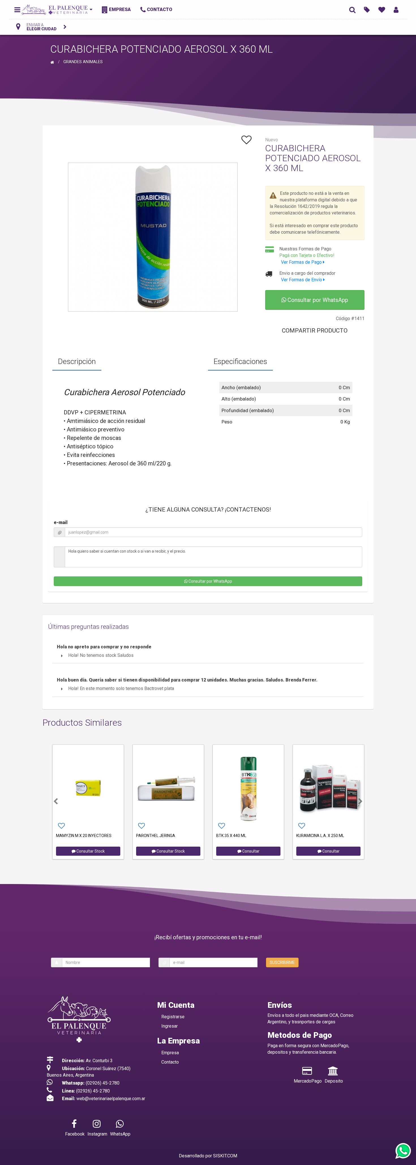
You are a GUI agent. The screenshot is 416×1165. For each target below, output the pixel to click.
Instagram (97, 1134)
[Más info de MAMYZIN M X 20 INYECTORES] (88, 788)
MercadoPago (308, 1081)
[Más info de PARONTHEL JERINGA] (168, 788)
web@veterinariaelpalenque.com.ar (110, 1098)
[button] (55, 801)
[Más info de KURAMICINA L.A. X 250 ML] (328, 788)
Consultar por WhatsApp (317, 300)
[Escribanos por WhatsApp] (402, 1151)
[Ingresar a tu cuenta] (396, 9)
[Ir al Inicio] (52, 61)
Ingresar (169, 1026)
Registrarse (173, 1016)
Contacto (170, 1062)
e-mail (61, 522)
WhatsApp (120, 1134)
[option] (88, 801)
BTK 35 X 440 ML (231, 835)
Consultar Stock (90, 851)
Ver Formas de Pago (302, 262)
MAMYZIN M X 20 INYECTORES (83, 835)
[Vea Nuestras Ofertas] (367, 9)
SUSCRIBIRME (282, 962)
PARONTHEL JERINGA (155, 835)
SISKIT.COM (225, 1155)
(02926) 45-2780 (102, 1083)
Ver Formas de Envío (302, 279)
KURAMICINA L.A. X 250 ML (320, 835)
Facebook (75, 1134)
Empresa (170, 1052)
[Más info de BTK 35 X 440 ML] (248, 788)
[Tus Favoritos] (381, 9)
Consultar (250, 851)
